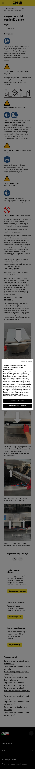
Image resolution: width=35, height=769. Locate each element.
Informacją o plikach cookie (13, 394)
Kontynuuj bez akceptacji (26, 361)
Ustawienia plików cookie (17, 400)
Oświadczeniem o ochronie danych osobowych (15, 395)
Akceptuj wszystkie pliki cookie (17, 405)
